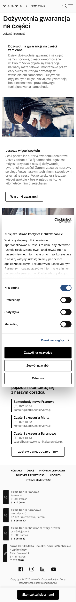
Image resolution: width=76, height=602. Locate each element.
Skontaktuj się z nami (38, 595)
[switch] (66, 300)
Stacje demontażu (38, 480)
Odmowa (38, 378)
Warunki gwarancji (24, 196)
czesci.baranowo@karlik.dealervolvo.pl (38, 441)
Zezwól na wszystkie (38, 352)
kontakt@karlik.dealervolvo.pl (32, 410)
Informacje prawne (52, 470)
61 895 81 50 (18, 520)
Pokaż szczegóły (52, 340)
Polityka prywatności (30, 475)
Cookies (55, 475)
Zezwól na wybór (38, 365)
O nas (30, 470)
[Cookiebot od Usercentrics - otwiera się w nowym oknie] (55, 220)
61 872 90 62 (17, 560)
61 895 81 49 (18, 538)
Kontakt (16, 470)
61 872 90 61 (18, 502)
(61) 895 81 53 (23, 437)
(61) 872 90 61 (23, 406)
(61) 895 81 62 (23, 422)
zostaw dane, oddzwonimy (38, 451)
